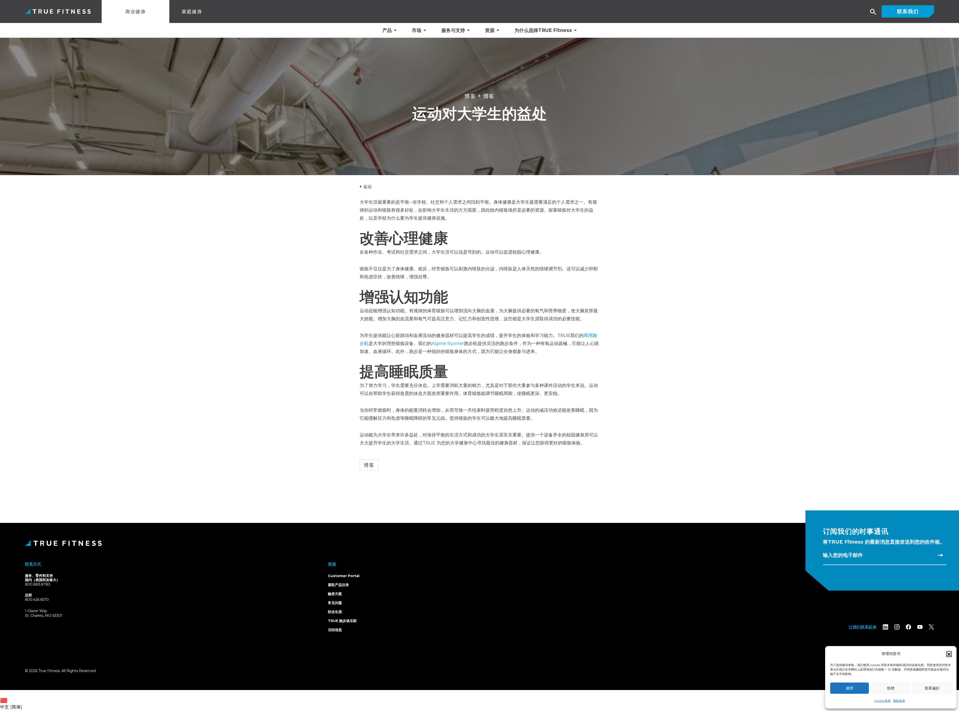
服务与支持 (453, 30)
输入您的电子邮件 (843, 555)
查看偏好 (932, 688)
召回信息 (335, 630)
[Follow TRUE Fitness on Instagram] (897, 627)
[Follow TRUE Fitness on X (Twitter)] (931, 627)
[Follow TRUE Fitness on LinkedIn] (885, 627)
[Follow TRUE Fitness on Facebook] (908, 627)
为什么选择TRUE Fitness (543, 30)
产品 (387, 30)
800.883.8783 (37, 584)
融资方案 (335, 594)
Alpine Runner (448, 343)
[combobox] (12, 700)
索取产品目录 (338, 585)
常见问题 (335, 603)
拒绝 (891, 688)
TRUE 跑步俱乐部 (342, 621)
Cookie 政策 (882, 701)
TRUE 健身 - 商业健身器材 (58, 11)
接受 (849, 688)
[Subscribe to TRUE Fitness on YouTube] (920, 627)
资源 (489, 30)
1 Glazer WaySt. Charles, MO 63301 (49, 613)
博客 (369, 465)
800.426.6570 (37, 599)
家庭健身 (192, 11)
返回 (367, 186)
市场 (416, 30)
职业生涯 (335, 612)
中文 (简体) (11, 707)
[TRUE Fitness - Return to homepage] (479, 543)
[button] (949, 653)
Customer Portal (343, 576)
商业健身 (135, 11)
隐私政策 (899, 701)
